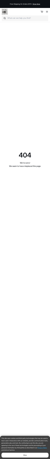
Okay (25, 455)
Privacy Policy (42, 448)
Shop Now (36, 4)
